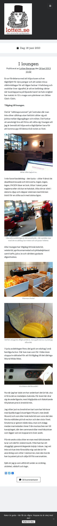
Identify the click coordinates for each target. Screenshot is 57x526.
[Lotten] (18, 33)
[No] (53, 518)
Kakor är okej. (28, 522)
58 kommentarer (30, 479)
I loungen (28, 64)
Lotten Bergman (27, 68)
